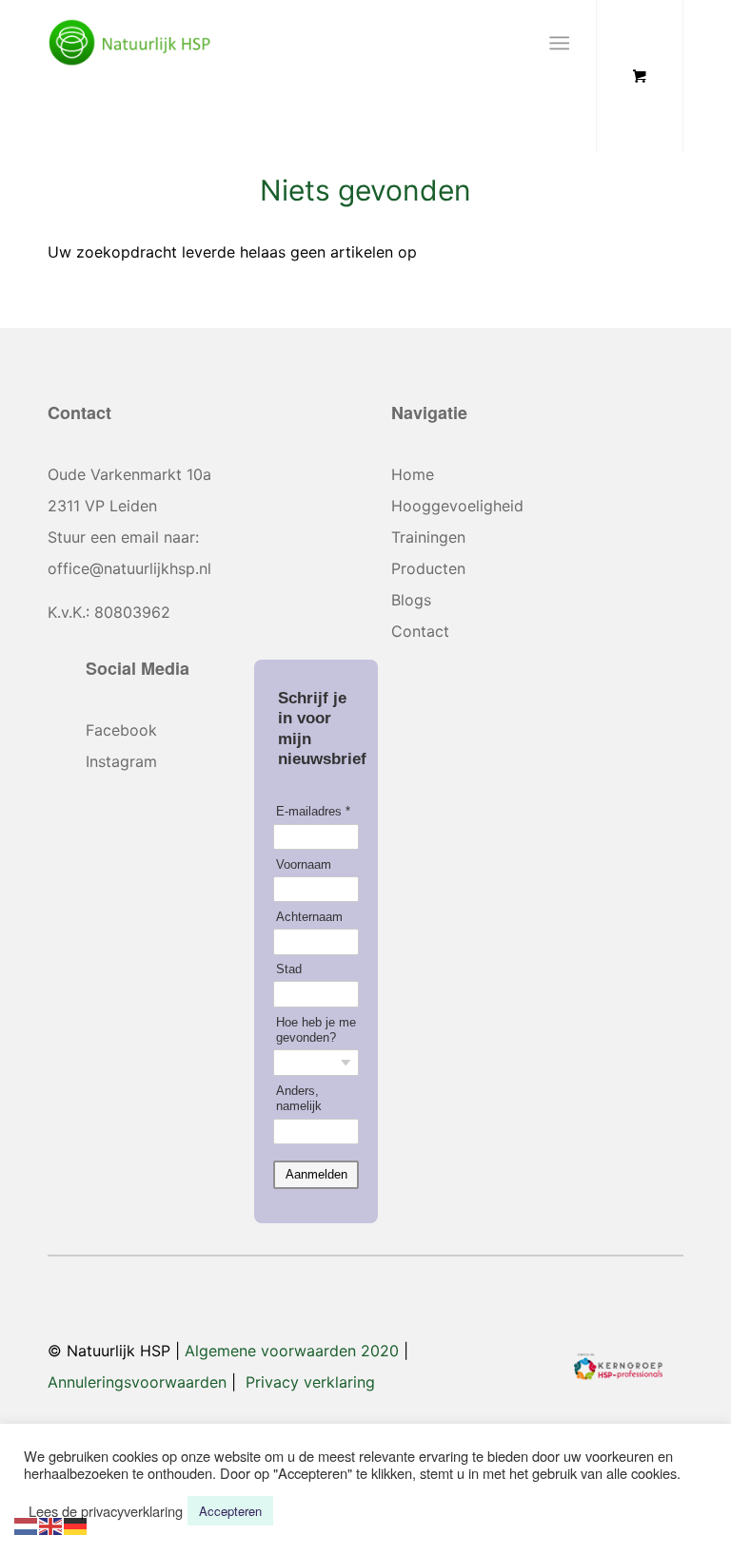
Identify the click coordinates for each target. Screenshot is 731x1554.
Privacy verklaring (310, 1381)
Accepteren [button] (230, 1511)
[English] (51, 1524)
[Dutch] (26, 1524)
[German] (76, 1524)
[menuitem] (563, 42)
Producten (428, 568)
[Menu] (559, 42)
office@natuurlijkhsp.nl (129, 568)
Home (412, 474)
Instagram (121, 761)
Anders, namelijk (299, 1098)
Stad (289, 969)
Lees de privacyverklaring (106, 1511)
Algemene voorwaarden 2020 (292, 1350)
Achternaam (309, 917)
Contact (420, 631)
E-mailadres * (313, 811)
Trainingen (428, 537)
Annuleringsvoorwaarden (137, 1381)
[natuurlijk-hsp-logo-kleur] (130, 43)
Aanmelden (316, 1174)
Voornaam (303, 864)
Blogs (411, 599)
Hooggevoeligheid (457, 505)
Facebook (121, 729)
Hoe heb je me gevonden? (316, 1030)
